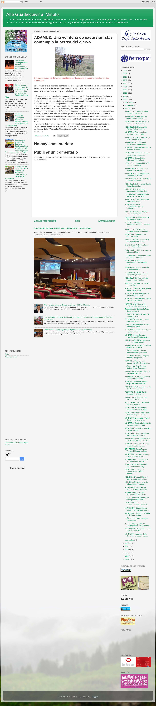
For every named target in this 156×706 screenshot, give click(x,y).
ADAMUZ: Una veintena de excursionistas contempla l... (136, 305)
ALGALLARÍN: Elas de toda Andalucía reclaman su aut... (137, 488)
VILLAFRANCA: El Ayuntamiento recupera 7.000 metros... (137, 341)
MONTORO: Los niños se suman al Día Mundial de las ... (137, 455)
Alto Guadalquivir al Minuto (32, 14)
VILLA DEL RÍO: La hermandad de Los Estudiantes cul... (137, 241)
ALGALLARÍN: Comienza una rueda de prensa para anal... (137, 509)
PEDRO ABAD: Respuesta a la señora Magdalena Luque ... (136, 274)
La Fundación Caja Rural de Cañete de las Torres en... (136, 367)
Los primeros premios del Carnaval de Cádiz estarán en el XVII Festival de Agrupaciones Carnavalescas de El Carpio (16, 146)
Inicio (77, 221)
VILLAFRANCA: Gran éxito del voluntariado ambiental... (136, 483)
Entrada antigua (106, 221)
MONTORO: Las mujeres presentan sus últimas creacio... (134, 472)
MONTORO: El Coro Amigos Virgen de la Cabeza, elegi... (136, 409)
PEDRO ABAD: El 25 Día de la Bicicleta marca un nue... (136, 460)
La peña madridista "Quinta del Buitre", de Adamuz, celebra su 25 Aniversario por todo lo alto (16, 119)
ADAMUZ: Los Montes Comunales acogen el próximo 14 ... (137, 224)
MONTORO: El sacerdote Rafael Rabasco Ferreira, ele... (137, 419)
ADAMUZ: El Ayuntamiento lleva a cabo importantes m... (138, 300)
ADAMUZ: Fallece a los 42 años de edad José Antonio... (137, 445)
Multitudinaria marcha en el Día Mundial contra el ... (137, 268)
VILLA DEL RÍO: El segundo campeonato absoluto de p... (137, 190)
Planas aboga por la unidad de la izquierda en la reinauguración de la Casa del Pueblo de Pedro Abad (16, 91)
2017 (125, 77)
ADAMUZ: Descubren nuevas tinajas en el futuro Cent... (136, 383)
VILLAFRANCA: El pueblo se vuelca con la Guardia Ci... (136, 118)
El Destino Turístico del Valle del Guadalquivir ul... (137, 315)
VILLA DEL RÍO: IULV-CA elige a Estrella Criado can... (137, 213)
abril (127, 556)
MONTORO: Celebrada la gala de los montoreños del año (138, 424)
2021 (125, 70)
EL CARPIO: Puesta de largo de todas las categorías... (137, 357)
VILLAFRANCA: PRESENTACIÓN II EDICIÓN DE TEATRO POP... (137, 440)
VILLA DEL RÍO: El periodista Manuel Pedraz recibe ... (136, 128)
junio (127, 550)
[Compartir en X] (63, 136)
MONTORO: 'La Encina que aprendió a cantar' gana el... (136, 504)
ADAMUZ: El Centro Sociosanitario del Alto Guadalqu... (134, 207)
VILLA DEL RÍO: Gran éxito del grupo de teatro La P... (136, 279)
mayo (127, 553)
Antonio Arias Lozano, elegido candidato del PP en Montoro (67, 305)
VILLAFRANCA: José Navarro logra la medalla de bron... (136, 478)
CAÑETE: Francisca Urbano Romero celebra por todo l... (136, 351)
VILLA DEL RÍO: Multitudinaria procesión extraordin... (136, 112)
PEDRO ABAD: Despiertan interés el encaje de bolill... (138, 530)
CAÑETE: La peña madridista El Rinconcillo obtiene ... (137, 164)
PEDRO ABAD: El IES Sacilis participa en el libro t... (135, 393)
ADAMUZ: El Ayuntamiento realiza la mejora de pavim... (138, 289)
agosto (128, 543)
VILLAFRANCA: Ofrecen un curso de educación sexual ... (138, 346)
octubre (128, 109)
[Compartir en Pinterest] (67, 136)
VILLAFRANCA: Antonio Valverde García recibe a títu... (137, 372)
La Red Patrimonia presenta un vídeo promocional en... (137, 499)
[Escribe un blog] (60, 136)
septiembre (129, 540)
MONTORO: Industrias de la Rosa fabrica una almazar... (136, 535)
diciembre (129, 102)
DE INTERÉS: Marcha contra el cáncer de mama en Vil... (137, 320)
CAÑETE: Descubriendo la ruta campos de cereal (137, 326)
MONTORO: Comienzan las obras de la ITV (135, 235)
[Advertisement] (17, 233)
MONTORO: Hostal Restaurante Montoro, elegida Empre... (137, 414)
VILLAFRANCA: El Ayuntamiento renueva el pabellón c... (137, 377)
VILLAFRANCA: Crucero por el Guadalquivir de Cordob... (136, 169)
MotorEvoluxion (11, 357)
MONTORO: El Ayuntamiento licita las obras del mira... (136, 133)
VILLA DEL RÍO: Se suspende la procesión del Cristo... (137, 174)
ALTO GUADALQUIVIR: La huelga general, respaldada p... (138, 524)
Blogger (95, 697)
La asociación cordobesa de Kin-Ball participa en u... (137, 218)
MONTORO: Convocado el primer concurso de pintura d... (138, 154)
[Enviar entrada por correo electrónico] (54, 135)
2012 (125, 93)
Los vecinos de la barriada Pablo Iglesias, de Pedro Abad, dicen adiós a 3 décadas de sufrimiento (16, 172)
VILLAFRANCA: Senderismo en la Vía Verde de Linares (138, 388)
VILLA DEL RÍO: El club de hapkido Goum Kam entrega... (137, 230)
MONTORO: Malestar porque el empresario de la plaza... (137, 123)
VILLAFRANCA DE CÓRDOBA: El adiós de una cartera (137, 180)
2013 (125, 90)
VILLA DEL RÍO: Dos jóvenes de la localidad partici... (137, 200)
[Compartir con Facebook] (65, 136)
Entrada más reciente (45, 221)
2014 (125, 87)
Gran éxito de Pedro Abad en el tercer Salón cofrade (137, 246)
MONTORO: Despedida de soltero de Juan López (135, 159)
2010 (125, 99)
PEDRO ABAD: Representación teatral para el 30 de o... (137, 195)
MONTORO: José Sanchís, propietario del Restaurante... (137, 336)
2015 (125, 83)
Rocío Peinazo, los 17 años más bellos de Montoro (137, 403)
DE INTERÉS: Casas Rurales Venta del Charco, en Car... (136, 450)
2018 (125, 74)
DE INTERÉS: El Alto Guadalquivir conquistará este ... (138, 331)
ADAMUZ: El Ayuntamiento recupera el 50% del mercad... (137, 362)
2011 (125, 96)
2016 (125, 80)
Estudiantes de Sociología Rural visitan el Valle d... (137, 310)
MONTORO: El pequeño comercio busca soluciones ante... (136, 262)
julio (127, 546)
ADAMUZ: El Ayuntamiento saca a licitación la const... (138, 149)
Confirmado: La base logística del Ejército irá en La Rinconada (63, 228)
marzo (128, 559)
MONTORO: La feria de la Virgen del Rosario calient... (137, 514)
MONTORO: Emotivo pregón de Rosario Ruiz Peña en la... (137, 434)
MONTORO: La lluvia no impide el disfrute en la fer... (138, 429)
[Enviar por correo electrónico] (58, 136)
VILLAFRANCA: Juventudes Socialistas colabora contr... (136, 143)
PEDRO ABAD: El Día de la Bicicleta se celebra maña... (136, 493)
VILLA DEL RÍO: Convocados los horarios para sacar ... (137, 138)
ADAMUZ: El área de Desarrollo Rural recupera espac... (137, 294)
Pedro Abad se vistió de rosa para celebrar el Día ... (138, 251)
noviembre (129, 105)
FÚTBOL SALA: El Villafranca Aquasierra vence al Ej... (136, 465)
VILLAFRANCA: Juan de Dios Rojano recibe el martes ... (136, 398)
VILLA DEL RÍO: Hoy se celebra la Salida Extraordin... (138, 185)
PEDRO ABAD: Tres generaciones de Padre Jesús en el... (138, 256)
